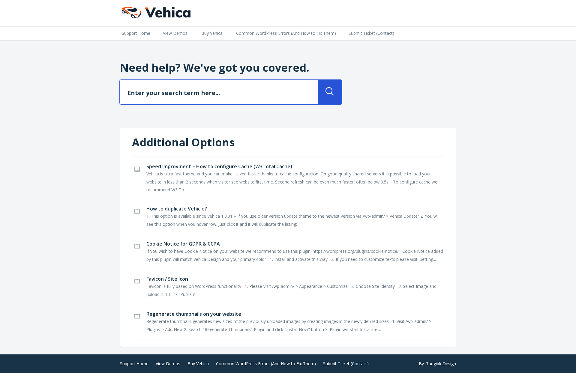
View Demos (175, 33)
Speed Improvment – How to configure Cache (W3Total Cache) (219, 166)
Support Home (136, 33)
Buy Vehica (212, 33)
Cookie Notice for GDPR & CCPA (183, 243)
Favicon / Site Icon (167, 279)
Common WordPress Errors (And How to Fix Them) (286, 33)
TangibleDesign (441, 363)
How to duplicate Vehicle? (176, 208)
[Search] (330, 92)
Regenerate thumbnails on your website (193, 314)
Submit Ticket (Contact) (371, 33)
